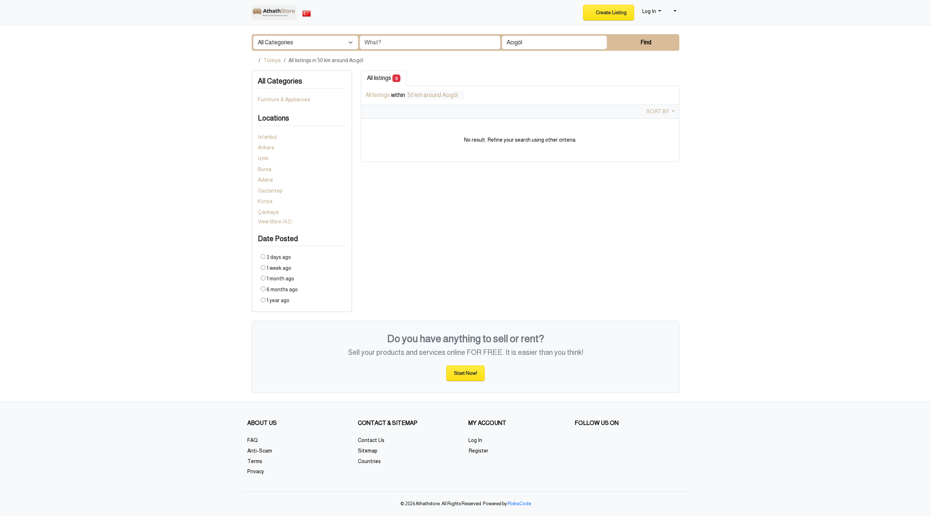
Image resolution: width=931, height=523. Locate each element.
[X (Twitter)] (589, 443)
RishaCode (519, 503)
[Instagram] (599, 443)
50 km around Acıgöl (433, 95)
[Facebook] (579, 443)
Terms (254, 461)
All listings (382, 78)
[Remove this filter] (343, 118)
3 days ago (279, 257)
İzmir (263, 158)
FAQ (252, 440)
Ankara (266, 147)
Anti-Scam (259, 451)
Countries (369, 461)
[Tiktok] (630, 443)
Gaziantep (270, 191)
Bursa (264, 169)
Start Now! (465, 373)
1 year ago (278, 300)
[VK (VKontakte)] (660, 443)
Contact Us (371, 440)
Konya (265, 201)
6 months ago (282, 289)
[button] (671, 12)
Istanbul (267, 137)
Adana (265, 180)
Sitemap (367, 451)
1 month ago (280, 278)
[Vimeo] (650, 443)
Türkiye (272, 60)
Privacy (255, 471)
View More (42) (275, 221)
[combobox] (554, 42)
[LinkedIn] (609, 443)
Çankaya (268, 212)
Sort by (658, 111)
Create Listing (611, 12)
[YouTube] (640, 443)
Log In (475, 440)
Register (478, 451)
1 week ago (279, 268)
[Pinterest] (619, 443)
